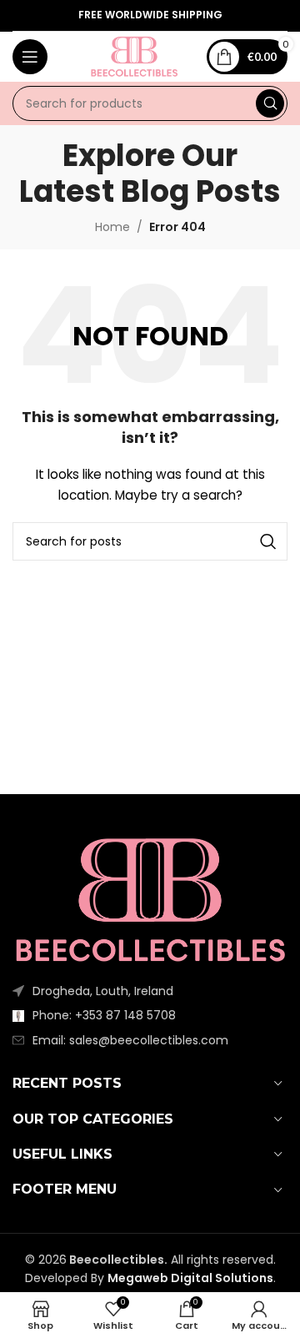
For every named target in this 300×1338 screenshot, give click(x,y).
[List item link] (150, 1015)
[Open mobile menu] (30, 56)
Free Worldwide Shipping (150, 15)
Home (112, 227)
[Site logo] (134, 56)
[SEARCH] (270, 103)
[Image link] (150, 899)
